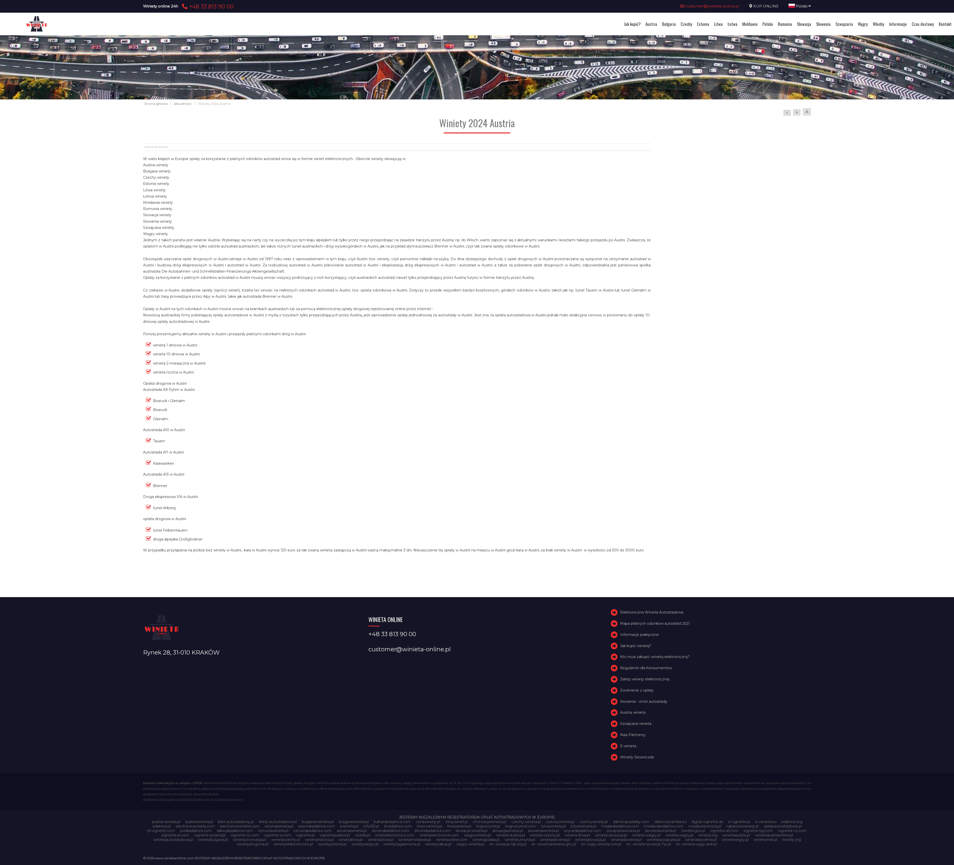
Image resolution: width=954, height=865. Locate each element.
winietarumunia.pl (520, 839)
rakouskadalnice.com (235, 830)
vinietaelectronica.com (394, 835)
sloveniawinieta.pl (352, 830)
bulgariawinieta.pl (354, 822)
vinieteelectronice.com (439, 835)
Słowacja (804, 24)
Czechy (686, 24)
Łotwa (732, 24)
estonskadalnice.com (316, 826)
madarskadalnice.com (620, 826)
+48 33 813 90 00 (211, 6)
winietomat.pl (765, 839)
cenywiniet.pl (456, 822)
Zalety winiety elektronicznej (644, 679)
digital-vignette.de (707, 822)
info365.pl (371, 826)
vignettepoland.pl (335, 835)
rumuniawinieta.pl (273, 830)
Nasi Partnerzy (633, 735)
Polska (767, 24)
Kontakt (945, 24)
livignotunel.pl (488, 826)
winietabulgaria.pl (213, 839)
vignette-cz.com (792, 830)
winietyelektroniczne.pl (293, 844)
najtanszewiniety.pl (742, 826)
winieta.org (707, 835)
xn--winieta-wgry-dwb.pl (696, 844)
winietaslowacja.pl (590, 839)
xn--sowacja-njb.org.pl (507, 844)
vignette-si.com (277, 835)
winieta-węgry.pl (679, 835)
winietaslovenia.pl (555, 839)
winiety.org (791, 839)
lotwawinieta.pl (583, 826)
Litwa (718, 24)
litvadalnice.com (398, 826)
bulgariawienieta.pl (318, 822)
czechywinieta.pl (560, 822)
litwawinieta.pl (459, 826)
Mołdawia (749, 24)
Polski (801, 6)
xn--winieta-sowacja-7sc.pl (648, 844)
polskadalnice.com (196, 830)
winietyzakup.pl (438, 844)
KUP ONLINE (766, 6)
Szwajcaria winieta (635, 723)
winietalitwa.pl (351, 839)
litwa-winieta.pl (429, 826)
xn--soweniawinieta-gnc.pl (553, 844)
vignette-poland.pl (210, 835)
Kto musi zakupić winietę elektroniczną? (655, 657)
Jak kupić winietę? (635, 646)
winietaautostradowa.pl (173, 839)
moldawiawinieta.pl (704, 826)
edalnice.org (791, 822)
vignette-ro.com (245, 835)
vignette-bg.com (758, 830)
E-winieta (628, 746)
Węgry (863, 24)
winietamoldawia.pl (414, 839)
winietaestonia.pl (319, 839)
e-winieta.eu (765, 822)
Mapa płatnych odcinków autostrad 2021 (655, 623)
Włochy (878, 24)
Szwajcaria (844, 24)
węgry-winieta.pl (470, 844)
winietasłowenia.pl (700, 839)
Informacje (898, 24)
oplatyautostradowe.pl (783, 826)
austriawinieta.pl (199, 822)
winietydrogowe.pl (253, 844)
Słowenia (823, 24)
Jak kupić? (632, 24)
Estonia (703, 24)
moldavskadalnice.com (663, 826)
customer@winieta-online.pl (711, 6)
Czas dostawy (923, 24)
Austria (651, 24)
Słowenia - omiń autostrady (643, 701)
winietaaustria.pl (736, 835)
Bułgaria (669, 24)
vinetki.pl (362, 835)
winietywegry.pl (365, 844)
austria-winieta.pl (166, 822)
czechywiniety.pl (594, 822)
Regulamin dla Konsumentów (646, 668)
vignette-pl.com (175, 835)
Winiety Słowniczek (637, 757)
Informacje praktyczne (639, 634)
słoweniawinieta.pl (660, 830)
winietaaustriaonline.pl (774, 835)
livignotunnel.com (520, 826)
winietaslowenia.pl (626, 839)
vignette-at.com (724, 830)
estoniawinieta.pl (279, 826)
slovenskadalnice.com (390, 830)
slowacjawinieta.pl (507, 830)
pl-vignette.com (161, 830)
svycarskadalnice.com (582, 830)
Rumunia (785, 24)
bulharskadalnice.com (392, 822)
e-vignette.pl (739, 822)
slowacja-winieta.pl (471, 830)
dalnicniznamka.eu (670, 822)
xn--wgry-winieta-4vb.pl (601, 844)
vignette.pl (305, 835)
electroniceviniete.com (240, 826)
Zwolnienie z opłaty (637, 690)
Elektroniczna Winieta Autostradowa (651, 612)
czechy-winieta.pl (526, 822)
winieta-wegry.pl (646, 835)
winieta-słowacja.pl (611, 835)
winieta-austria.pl (510, 835)
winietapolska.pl (486, 839)
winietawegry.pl (735, 839)
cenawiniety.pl (428, 822)
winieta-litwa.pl (577, 835)
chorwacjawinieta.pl (489, 822)
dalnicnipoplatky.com (631, 822)
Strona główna (156, 104)
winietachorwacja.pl (249, 839)
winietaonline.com (452, 839)
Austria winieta (632, 712)
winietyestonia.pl (332, 844)
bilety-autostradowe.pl (278, 822)
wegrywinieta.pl (477, 835)
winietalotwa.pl (380, 839)
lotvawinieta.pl (553, 826)
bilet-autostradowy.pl (236, 822)
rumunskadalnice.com (312, 830)
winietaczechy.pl (285, 839)
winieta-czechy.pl (545, 835)
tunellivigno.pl (693, 830)
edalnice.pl (162, 826)
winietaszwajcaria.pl (663, 839)
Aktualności (183, 104)
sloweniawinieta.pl (543, 830)
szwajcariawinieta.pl (623, 830)
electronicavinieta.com (195, 826)
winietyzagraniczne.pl (401, 844)
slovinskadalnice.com (432, 830)
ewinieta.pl (349, 826)
